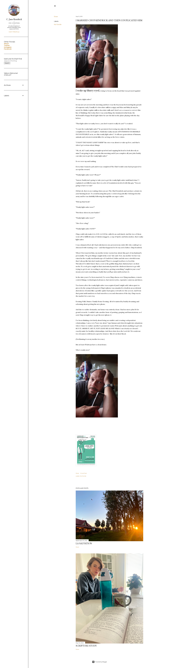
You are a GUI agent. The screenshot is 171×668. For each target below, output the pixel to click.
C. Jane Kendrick (14, 19)
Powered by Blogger (101, 662)
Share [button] (56, 16)
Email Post (83, 473)
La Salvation (84, 543)
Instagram (7, 47)
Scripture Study (86, 645)
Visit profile (14, 32)
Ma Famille (57, 24)
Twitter (7, 45)
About (6, 44)
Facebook (7, 49)
